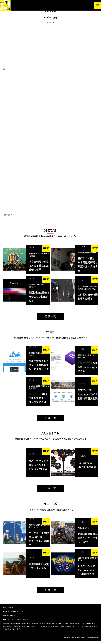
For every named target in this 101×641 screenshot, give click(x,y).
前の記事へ (9, 215)
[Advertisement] (50, 46)
